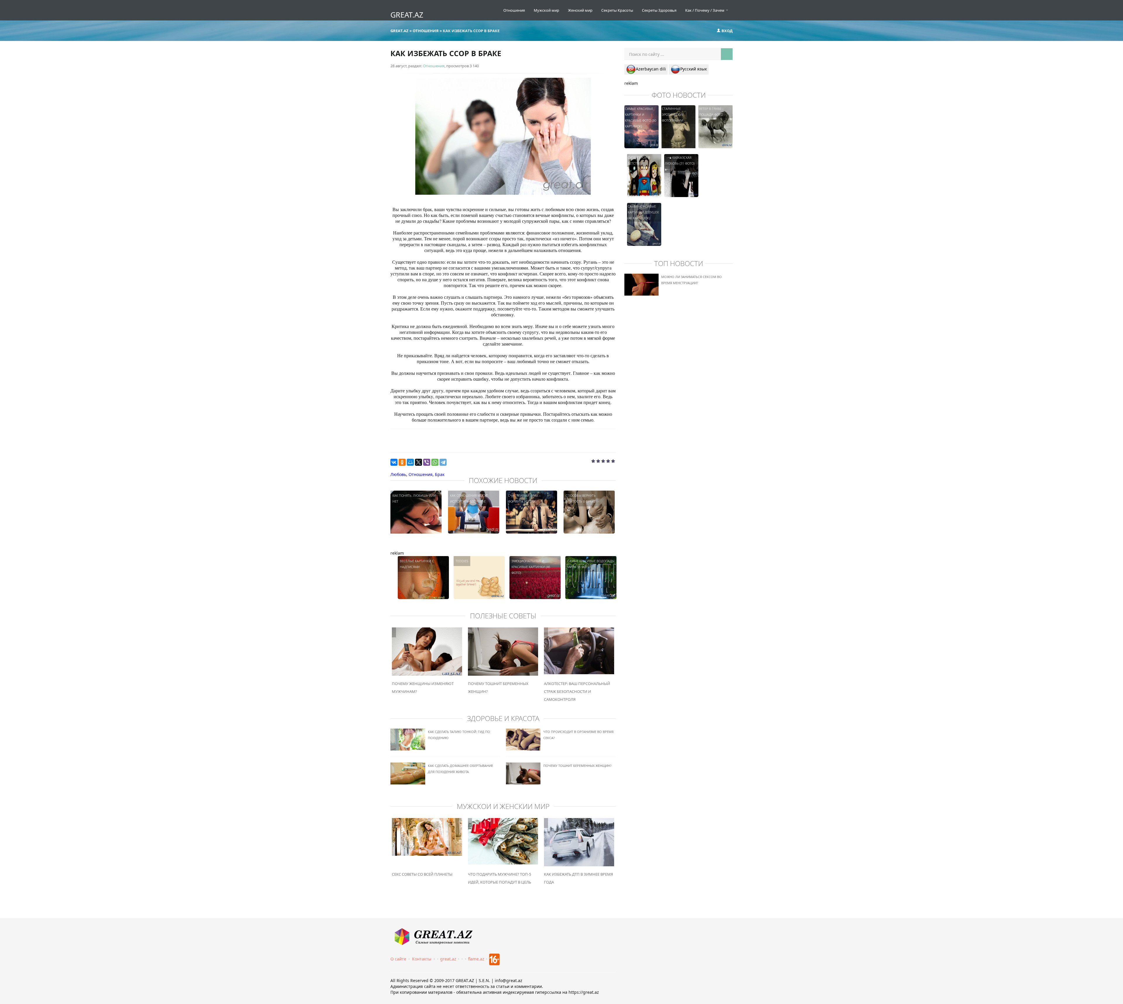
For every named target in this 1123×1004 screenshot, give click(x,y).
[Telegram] (443, 462)
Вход (727, 30)
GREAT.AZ (406, 15)
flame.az (476, 959)
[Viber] (426, 462)
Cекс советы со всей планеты (422, 874)
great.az (448, 959)
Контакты (421, 959)
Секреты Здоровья (659, 10)
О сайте (398, 959)
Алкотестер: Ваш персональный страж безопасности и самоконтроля (577, 691)
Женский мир (580, 10)
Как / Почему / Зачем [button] (705, 10)
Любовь (398, 474)
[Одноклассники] (402, 462)
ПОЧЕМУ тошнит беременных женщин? (577, 765)
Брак (440, 474)
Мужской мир (546, 10)
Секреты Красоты (617, 10)
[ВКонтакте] (393, 462)
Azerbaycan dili (651, 69)
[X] (418, 462)
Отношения (514, 10)
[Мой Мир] (410, 462)
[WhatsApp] (434, 462)
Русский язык (693, 69)
